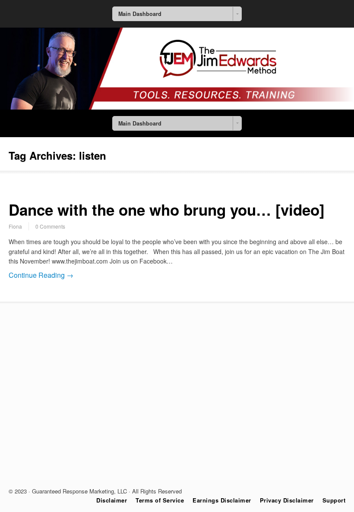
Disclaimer (111, 500)
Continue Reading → (41, 275)
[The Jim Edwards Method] (177, 107)
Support (334, 500)
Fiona (15, 226)
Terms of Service (160, 500)
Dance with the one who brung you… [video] (167, 209)
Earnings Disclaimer (222, 500)
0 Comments (50, 226)
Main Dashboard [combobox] (139, 14)
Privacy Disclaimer (287, 500)
